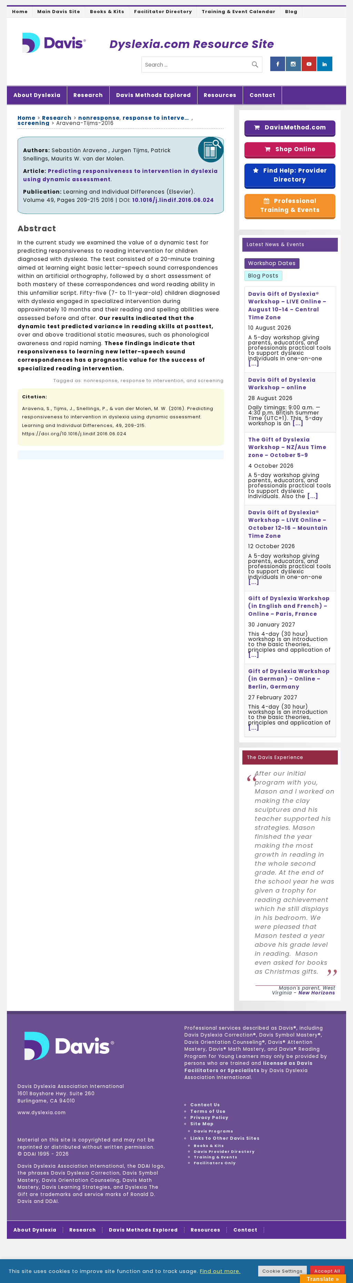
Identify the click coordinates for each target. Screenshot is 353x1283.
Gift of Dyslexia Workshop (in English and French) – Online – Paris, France (289, 606)
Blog (291, 11)
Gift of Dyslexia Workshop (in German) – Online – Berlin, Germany (289, 679)
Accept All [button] (327, 1271)
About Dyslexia (37, 95)
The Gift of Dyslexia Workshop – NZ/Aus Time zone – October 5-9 (287, 447)
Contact (262, 95)
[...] (253, 363)
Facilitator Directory (163, 11)
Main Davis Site (58, 11)
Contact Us (205, 1105)
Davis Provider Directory (224, 1151)
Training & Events (216, 1157)
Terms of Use (208, 1111)
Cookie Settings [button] (282, 1271)
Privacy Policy (209, 1117)
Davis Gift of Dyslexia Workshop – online (282, 383)
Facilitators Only (215, 1163)
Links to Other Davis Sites (225, 1138)
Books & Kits (107, 11)
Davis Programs (213, 1131)
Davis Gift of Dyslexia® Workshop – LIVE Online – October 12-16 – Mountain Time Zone (288, 524)
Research (88, 95)
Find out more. (220, 1271)
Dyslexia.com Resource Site (192, 44)
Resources (220, 95)
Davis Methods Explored (153, 95)
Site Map (202, 1124)
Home (20, 11)
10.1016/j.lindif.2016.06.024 (173, 200)
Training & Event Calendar (238, 11)
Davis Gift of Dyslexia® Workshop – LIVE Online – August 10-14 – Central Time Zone (287, 305)
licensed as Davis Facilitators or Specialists (248, 1067)
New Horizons (317, 993)
